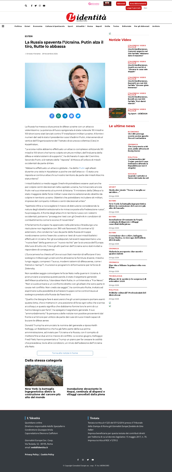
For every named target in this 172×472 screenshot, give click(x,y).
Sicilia (107, 26)
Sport (70, 26)
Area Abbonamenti (138, 4)
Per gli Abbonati (141, 26)
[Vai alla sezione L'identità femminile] (92, 4)
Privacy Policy (32, 454)
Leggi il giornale (134, 8)
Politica (18, 26)
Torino (116, 26)
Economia (37, 26)
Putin (82, 168)
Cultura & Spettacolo (55, 26)
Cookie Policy (47, 454)
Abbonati (121, 4)
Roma (90, 26)
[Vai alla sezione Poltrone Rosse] (106, 4)
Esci (145, 8)
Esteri (27, 26)
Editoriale (126, 26)
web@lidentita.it (39, 447)
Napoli (99, 26)
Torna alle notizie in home (65, 353)
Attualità (80, 26)
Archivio (156, 26)
